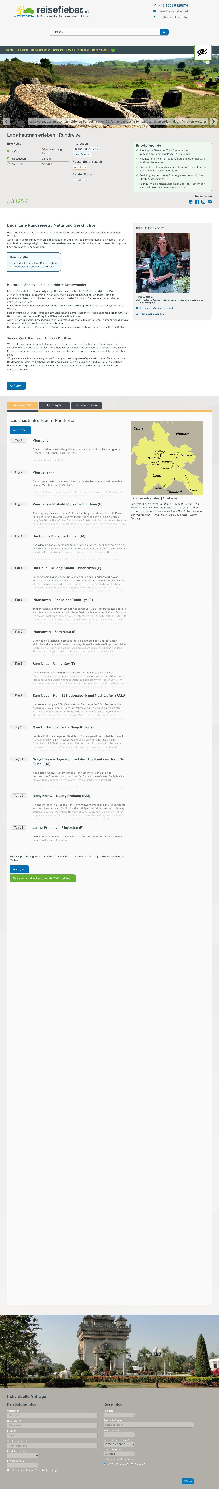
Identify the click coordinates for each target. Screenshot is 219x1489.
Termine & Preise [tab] (86, 401)
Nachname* (14, 1417)
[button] (80, 436)
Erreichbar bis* (16, 1457)
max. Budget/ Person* (116, 1436)
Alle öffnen (20, 426)
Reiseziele (22, 46)
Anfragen (16, 382)
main (203, 52)
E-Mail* (11, 1427)
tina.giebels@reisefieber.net (156, 304)
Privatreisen (81, 176)
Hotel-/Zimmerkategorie (118, 1455)
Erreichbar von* (16, 1447)
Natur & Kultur (82, 150)
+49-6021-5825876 (173, 5)
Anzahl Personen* (114, 1445)
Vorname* (13, 1407)
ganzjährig (80, 163)
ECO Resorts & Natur (86, 145)
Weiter (188, 1477)
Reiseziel (109, 1407)
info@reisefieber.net (173, 11)
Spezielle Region (113, 1416)
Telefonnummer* (17, 1437)
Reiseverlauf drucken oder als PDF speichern (42, 874)
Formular (175, 17)
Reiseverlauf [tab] (22, 401)
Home (10, 46)
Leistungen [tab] (54, 401)
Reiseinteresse (112, 1426)
